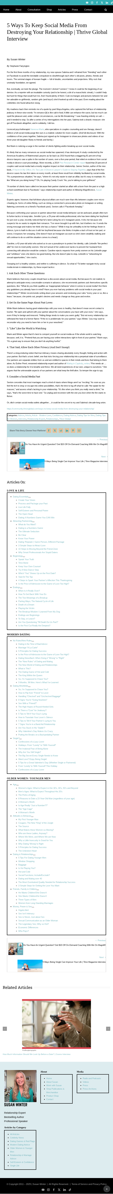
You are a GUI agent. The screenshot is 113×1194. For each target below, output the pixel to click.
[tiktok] (70, 1189)
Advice (21, 415)
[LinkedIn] (67, 430)
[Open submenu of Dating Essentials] (30, 497)
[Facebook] (49, 430)
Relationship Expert (36, 419)
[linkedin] (64, 1189)
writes (87, 363)
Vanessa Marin (37, 129)
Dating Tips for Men (86, 415)
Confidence (57, 415)
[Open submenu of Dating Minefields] (29, 686)
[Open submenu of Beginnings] (24, 556)
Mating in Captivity (75, 363)
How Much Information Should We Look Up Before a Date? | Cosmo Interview (36, 1054)
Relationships (52, 419)
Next (103, 456)
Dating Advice (70, 415)
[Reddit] (61, 430)
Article (28, 415)
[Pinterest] (73, 430)
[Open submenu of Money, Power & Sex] (33, 907)
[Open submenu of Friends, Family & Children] (38, 889)
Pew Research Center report (72, 163)
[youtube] (43, 1189)
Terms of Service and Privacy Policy (89, 1184)
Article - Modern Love (41, 415)
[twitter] (59, 1189)
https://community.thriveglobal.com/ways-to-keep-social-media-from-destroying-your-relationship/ (50, 409)
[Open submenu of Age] (17, 785)
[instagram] (48, 1189)
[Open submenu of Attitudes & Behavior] (32, 816)
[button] (106, 9)
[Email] (79, 430)
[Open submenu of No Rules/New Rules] (33, 641)
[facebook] (54, 1189)
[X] (55, 430)
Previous (104, 439)
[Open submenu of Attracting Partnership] (33, 521)
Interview (22, 419)
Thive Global (65, 419)
